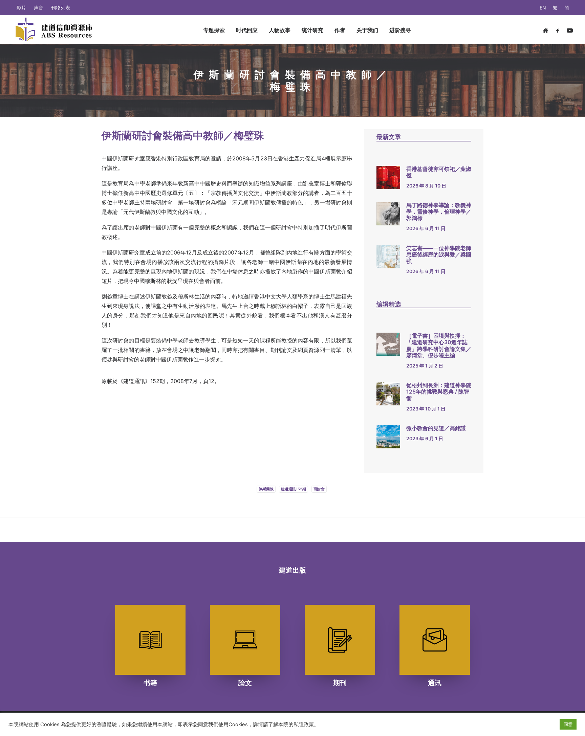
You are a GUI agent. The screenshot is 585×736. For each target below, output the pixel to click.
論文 (245, 683)
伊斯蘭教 (266, 489)
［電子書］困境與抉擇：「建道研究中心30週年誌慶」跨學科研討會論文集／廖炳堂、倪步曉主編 (438, 345)
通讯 (434, 683)
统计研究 (312, 30)
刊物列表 (60, 7)
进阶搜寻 (400, 30)
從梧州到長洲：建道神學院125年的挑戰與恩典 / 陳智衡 (438, 391)
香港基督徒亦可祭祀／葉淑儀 (438, 172)
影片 (21, 7)
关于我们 (367, 30)
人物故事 (279, 30)
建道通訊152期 (293, 489)
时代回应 (247, 30)
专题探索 (214, 30)
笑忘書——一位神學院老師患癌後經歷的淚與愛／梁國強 (438, 254)
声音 (38, 7)
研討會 (319, 489)
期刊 (340, 683)
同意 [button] (568, 724)
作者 (339, 30)
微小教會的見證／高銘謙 (436, 428)
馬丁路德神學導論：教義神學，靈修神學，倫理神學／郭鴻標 (438, 211)
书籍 (150, 683)
